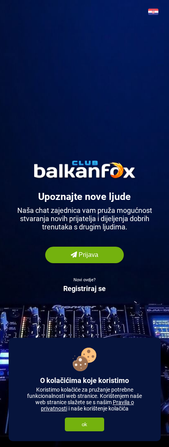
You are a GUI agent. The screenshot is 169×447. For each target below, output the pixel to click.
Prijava (87, 254)
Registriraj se (84, 288)
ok (84, 424)
